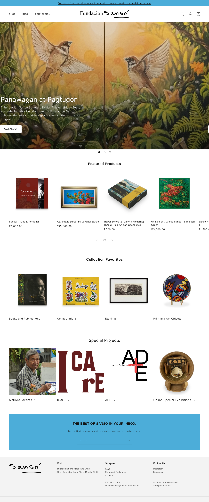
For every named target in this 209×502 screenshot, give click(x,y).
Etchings (111, 318)
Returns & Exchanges (116, 472)
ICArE (61, 400)
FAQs (107, 469)
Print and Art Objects (167, 318)
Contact (109, 475)
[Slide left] (97, 240)
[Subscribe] (128, 440)
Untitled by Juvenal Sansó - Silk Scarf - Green (174, 223)
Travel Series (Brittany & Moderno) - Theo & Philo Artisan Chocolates (125, 223)
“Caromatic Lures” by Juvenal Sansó (77, 221)
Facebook (158, 472)
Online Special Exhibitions (172, 400)
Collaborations (67, 318)
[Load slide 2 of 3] (104, 152)
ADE (108, 400)
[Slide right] (112, 240)
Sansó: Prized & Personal (24, 221)
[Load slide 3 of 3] (110, 152)
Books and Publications (24, 318)
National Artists (20, 400)
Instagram (158, 469)
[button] (13, 14)
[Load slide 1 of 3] (99, 152)
